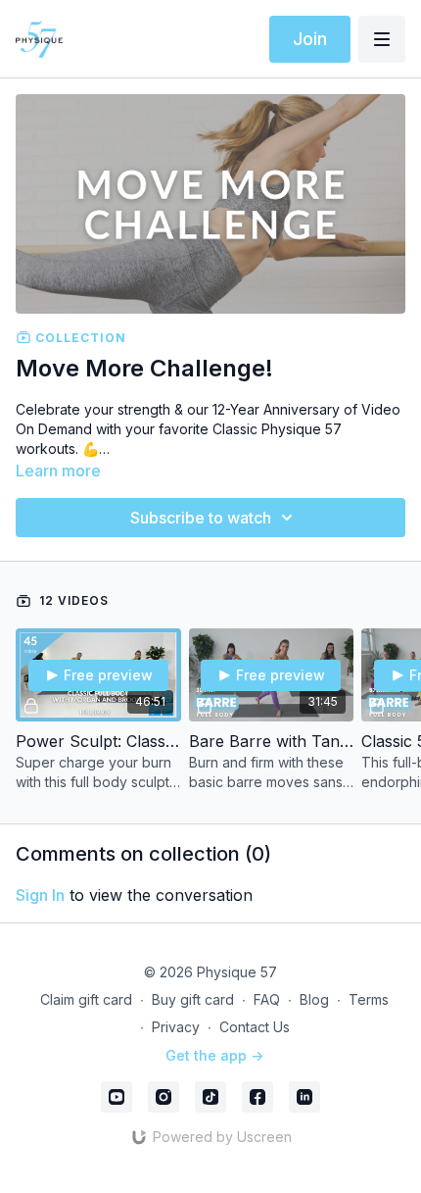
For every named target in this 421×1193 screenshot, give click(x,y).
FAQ (267, 999)
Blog (314, 999)
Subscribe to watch (200, 517)
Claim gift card (86, 999)
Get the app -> (214, 1055)
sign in (40, 895)
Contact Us (254, 1027)
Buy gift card (193, 999)
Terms (369, 999)
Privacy (176, 1027)
